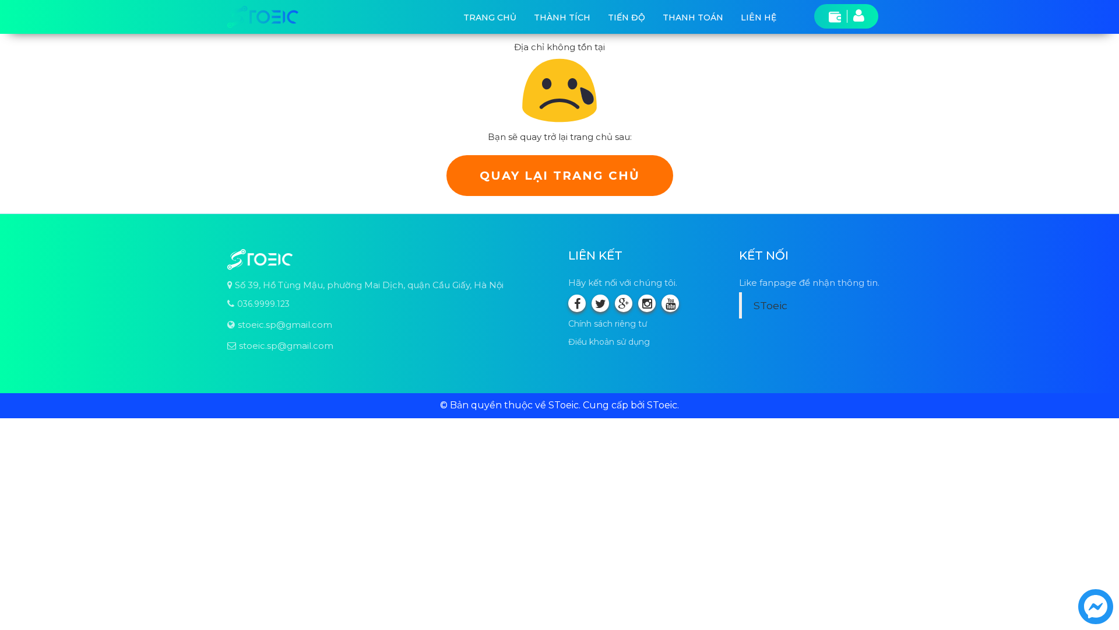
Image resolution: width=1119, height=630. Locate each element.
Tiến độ (626, 17)
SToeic (770, 305)
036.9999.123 (263, 304)
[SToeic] (262, 17)
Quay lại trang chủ (560, 176)
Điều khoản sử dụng (609, 342)
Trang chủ (489, 17)
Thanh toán (693, 17)
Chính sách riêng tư (607, 323)
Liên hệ (758, 17)
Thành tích (562, 17)
